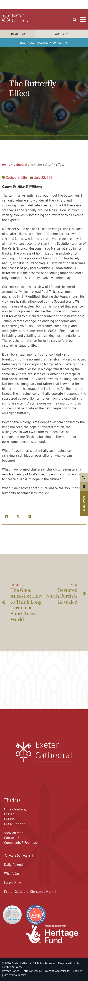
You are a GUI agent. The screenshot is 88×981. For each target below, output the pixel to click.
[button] (74, 19)
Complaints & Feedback (21, 843)
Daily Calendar (15, 865)
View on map (13, 833)
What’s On (11, 874)
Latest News (13, 883)
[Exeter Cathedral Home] (16, 19)
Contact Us (12, 838)
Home (6, 164)
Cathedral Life (23, 164)
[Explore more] (12, 132)
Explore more (12, 126)
